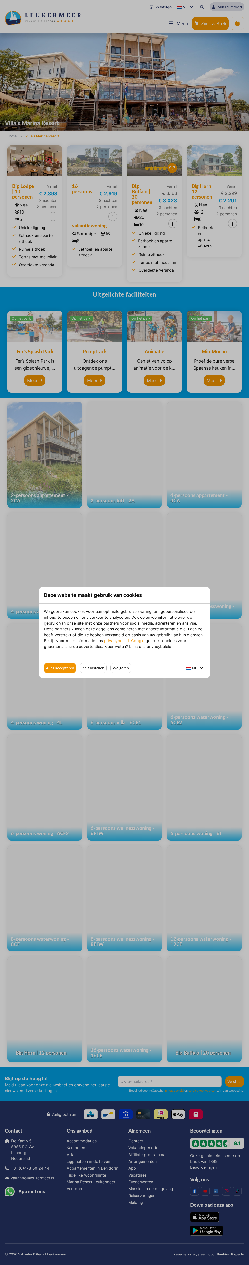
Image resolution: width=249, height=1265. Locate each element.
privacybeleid (116, 640)
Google (137, 640)
